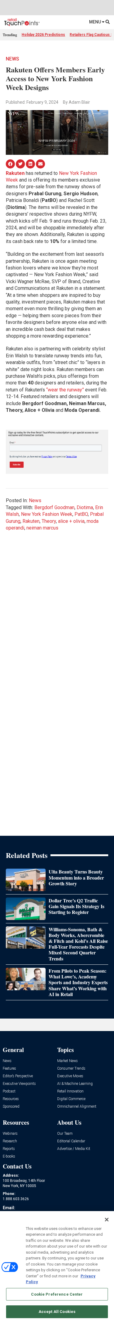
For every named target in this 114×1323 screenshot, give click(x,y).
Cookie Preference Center (57, 1294)
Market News (67, 1061)
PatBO (81, 514)
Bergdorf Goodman (54, 507)
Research (10, 1141)
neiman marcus (42, 528)
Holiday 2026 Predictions (43, 35)
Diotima (85, 507)
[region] (57, 1267)
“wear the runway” (65, 390)
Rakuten (31, 521)
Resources (11, 1099)
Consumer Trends (71, 1069)
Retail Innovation (70, 1091)
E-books (9, 1156)
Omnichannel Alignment (76, 1107)
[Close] (106, 1219)
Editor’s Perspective (18, 1076)
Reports (9, 1149)
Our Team (65, 1134)
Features (9, 1069)
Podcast (9, 1091)
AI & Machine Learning (75, 1084)
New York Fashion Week (46, 514)
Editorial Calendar (71, 1141)
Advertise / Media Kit (73, 1149)
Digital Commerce (71, 1099)
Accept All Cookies (57, 1311)
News (12, 59)
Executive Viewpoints (19, 1084)
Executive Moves (70, 1076)
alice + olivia (71, 521)
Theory (49, 521)
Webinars (10, 1134)
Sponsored (11, 1107)
